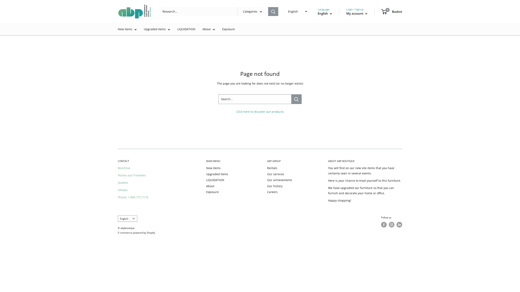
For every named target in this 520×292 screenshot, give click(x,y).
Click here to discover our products (260, 112)
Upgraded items (155, 29)
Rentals (272, 168)
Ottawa (123, 190)
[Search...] (296, 99)
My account (355, 13)
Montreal (124, 168)
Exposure (228, 29)
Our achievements (279, 180)
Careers (272, 192)
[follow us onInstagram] (391, 225)
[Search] (273, 11)
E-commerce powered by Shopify (136, 232)
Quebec (123, 183)
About (207, 29)
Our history (275, 186)
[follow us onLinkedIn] (399, 225)
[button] (296, 11)
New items (125, 29)
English (124, 218)
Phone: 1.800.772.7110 (133, 197)
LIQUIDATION (186, 29)
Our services (275, 174)
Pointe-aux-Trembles (132, 175)
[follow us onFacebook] (384, 225)
